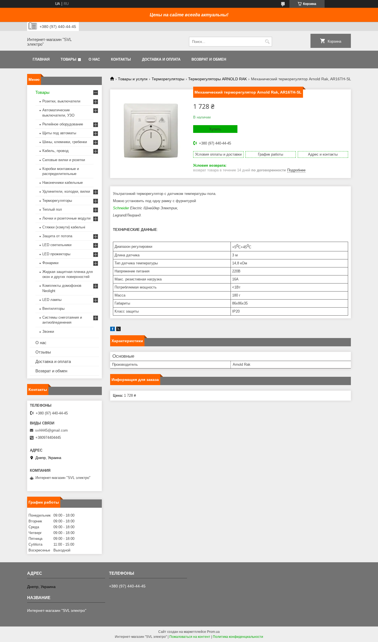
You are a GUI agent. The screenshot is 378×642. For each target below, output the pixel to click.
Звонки (48, 331)
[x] (118, 330)
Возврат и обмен (208, 59)
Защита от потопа (57, 236)
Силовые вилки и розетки (63, 160)
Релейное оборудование (62, 124)
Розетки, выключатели (61, 101)
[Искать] (267, 42)
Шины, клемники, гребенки (64, 142)
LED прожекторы (56, 254)
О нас (94, 59)
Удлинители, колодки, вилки (66, 191)
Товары (68, 59)
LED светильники (56, 245)
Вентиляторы (53, 308)
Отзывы (43, 352)
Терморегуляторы (168, 79)
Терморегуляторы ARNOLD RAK (217, 79)
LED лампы (51, 300)
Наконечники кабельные (62, 183)
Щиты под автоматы (59, 133)
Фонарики (50, 263)
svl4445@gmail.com (51, 430)
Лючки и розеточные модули (66, 218)
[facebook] (112, 330)
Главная (41, 59)
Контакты (121, 59)
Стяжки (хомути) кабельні (63, 227)
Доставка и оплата (161, 59)
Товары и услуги (132, 79)
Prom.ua (213, 632)
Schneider (121, 208)
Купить (215, 129)
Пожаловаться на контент (189, 637)
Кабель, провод (55, 151)
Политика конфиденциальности (238, 637)
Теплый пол (52, 209)
